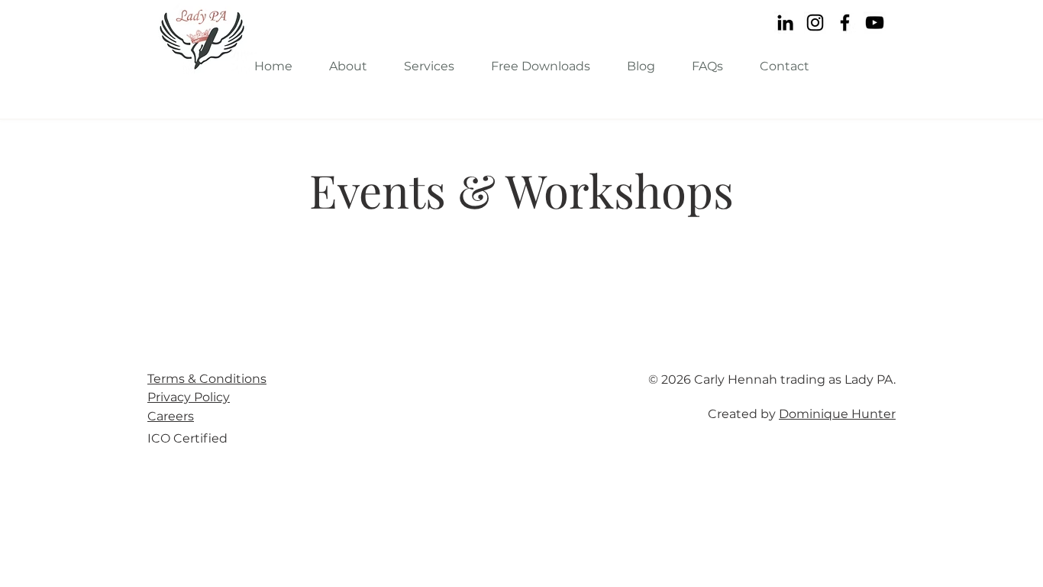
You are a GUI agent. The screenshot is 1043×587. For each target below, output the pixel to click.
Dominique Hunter (837, 414)
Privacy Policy (188, 397)
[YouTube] (875, 22)
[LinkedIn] (785, 22)
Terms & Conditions (206, 378)
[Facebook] (845, 22)
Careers (170, 416)
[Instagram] (815, 22)
